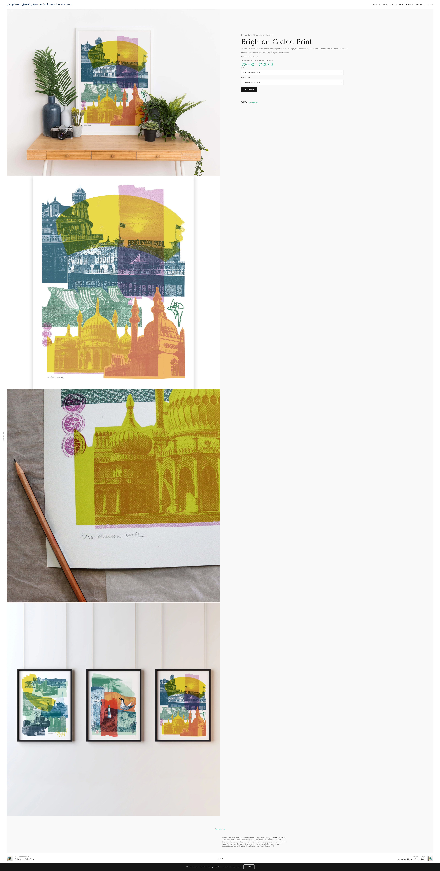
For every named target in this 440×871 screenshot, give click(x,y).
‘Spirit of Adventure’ (278, 838)
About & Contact (390, 4)
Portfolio (377, 4)
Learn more (237, 867)
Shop (401, 4)
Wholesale (420, 4)
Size (242, 68)
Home (243, 35)
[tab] (220, 829)
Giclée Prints (252, 35)
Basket (410, 4)
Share (220, 858)
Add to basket (249, 89)
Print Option (245, 77)
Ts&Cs (429, 4)
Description (220, 829)
